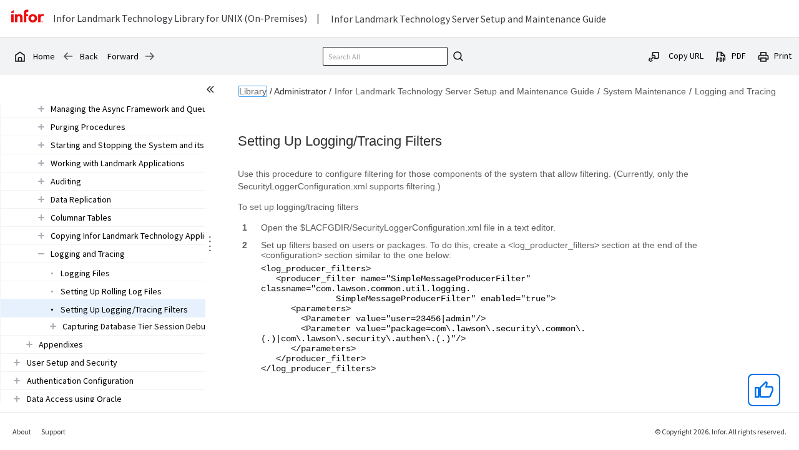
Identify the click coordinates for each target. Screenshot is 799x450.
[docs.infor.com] (19, 56)
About (21, 431)
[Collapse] (41, 253)
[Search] (456, 56)
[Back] (68, 56)
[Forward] (150, 56)
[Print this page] (763, 55)
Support (53, 431)
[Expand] (41, 108)
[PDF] (720, 55)
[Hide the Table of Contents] (212, 91)
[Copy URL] (654, 55)
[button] (133, 109)
